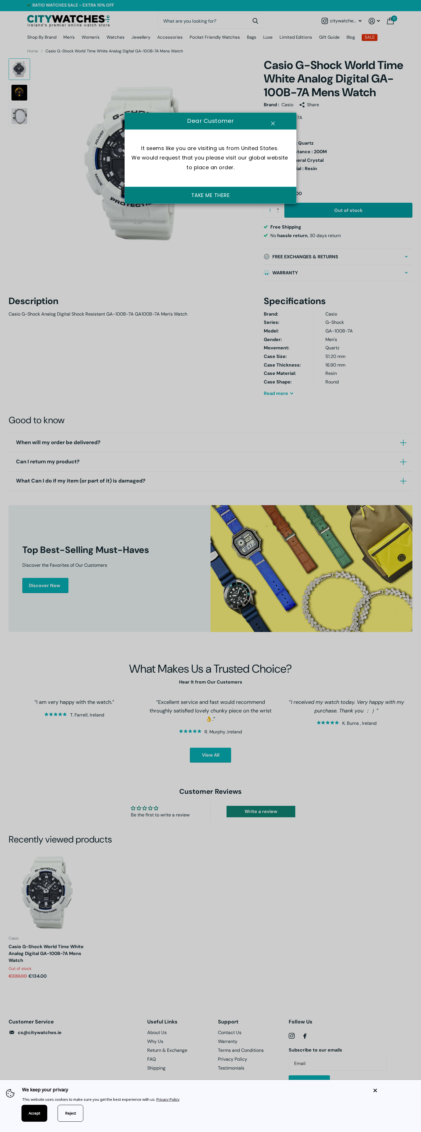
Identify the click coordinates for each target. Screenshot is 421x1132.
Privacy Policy (168, 1099)
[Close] (393, 1090)
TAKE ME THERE (210, 195)
